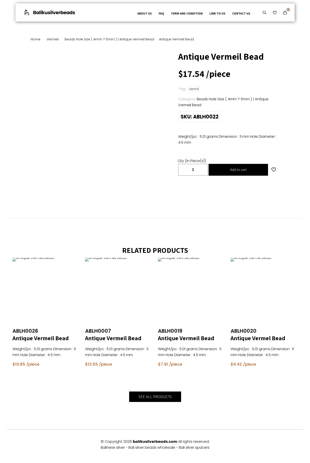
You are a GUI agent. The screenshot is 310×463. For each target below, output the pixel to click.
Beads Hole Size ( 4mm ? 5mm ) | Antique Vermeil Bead (109, 39)
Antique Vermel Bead (258, 338)
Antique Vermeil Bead (40, 338)
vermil (194, 89)
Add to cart (238, 169)
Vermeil (53, 39)
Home (35, 39)
